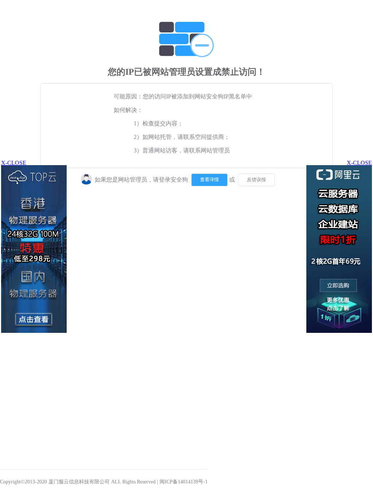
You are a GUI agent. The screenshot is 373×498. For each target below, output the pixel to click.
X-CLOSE (359, 163)
